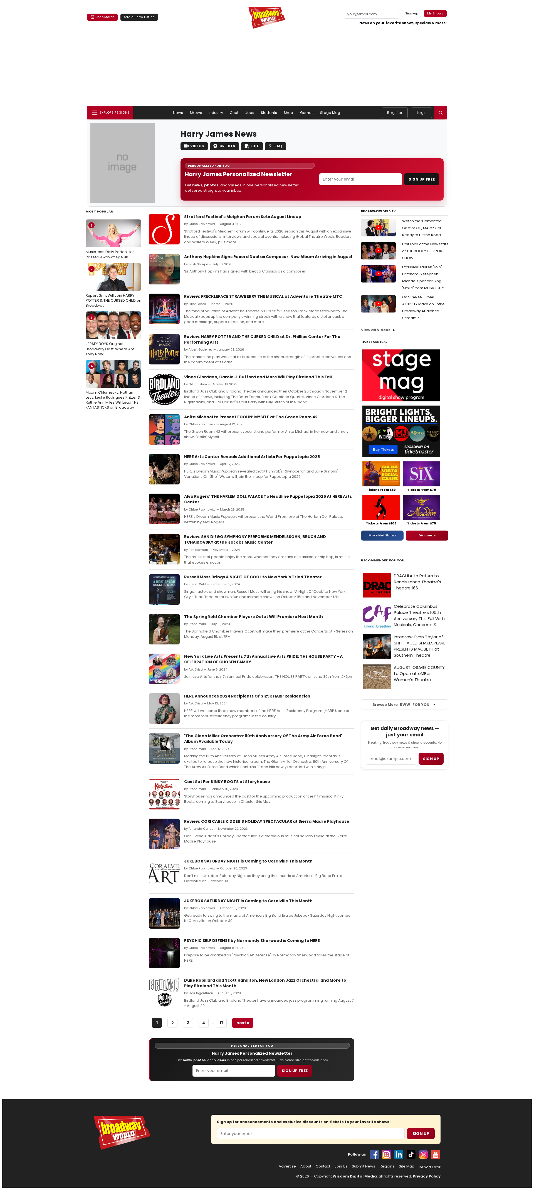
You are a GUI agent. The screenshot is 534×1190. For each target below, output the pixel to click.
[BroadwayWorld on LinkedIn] (399, 1154)
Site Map (406, 1166)
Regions (387, 1166)
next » (242, 1023)
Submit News (363, 1166)
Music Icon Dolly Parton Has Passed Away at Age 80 (110, 241)
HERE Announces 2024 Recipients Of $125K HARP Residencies (247, 696)
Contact (323, 1166)
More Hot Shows (382, 535)
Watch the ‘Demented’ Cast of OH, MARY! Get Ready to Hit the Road (422, 228)
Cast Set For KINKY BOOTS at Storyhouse (227, 781)
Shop (288, 112)
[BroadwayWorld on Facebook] (374, 1154)
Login (422, 112)
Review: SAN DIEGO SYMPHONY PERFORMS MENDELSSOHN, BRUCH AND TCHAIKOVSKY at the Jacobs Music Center (255, 539)
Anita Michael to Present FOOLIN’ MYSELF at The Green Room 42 (251, 417)
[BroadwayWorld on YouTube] (436, 1154)
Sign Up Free (422, 179)
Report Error (430, 1167)
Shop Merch (104, 17)
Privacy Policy (427, 1176)
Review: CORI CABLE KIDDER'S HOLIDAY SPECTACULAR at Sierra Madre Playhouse (266, 821)
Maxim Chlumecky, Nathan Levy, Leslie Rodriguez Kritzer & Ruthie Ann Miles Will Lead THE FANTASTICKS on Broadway (113, 386)
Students (269, 112)
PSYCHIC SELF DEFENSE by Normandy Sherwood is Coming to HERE (252, 940)
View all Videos (375, 329)
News (178, 112)
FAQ (278, 146)
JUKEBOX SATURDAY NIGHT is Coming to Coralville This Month (248, 861)
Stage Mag (330, 112)
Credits (227, 146)
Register (394, 112)
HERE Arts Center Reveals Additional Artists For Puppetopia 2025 (252, 456)
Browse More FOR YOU (400, 704)
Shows (196, 112)
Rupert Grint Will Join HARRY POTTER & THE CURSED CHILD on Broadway (113, 287)
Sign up (431, 758)
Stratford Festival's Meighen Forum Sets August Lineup (242, 216)
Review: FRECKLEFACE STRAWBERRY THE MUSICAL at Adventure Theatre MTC (263, 296)
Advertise (287, 1166)
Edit (255, 146)
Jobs (249, 112)
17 (222, 1023)
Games (307, 112)
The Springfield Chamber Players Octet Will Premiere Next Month (253, 616)
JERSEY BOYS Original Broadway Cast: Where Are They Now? (110, 335)
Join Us (341, 1166)
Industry (216, 112)
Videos (197, 146)
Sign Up (420, 1133)
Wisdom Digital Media (355, 1176)
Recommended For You (383, 560)
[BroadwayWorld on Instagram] (387, 1154)
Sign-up (411, 13)
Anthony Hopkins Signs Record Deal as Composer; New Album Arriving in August (268, 256)
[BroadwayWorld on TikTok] (411, 1154)
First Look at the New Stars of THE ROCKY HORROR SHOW (425, 251)
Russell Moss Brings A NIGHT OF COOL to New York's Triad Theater (253, 577)
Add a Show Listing (139, 17)
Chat (234, 112)
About (305, 1166)
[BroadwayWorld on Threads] (423, 1154)
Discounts (427, 535)
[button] (440, 112)
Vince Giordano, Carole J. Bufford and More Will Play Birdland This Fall (258, 377)
